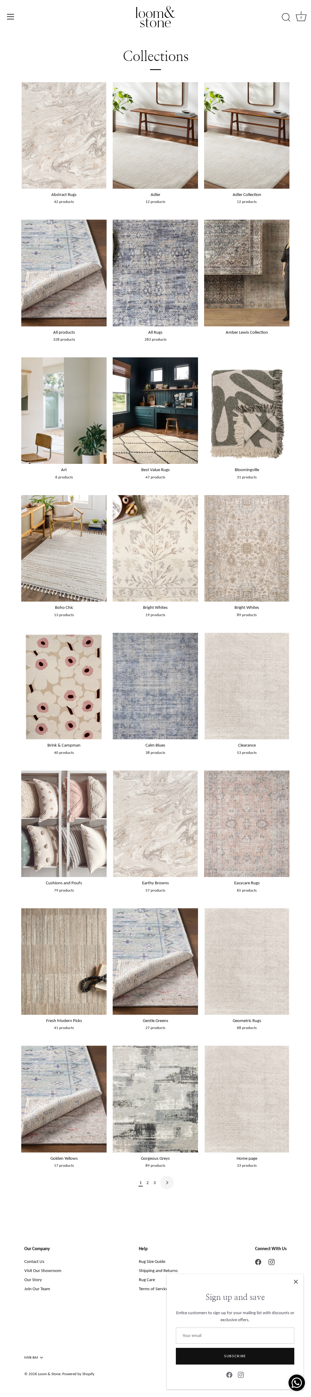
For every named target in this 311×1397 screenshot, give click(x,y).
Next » (167, 1182)
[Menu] (10, 16)
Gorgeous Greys (155, 1158)
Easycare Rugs (247, 883)
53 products (247, 752)
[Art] (64, 410)
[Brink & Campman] (64, 686)
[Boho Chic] (64, 548)
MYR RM (31, 1357)
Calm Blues (155, 745)
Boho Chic (64, 607)
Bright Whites (155, 607)
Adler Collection (247, 194)
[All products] (64, 273)
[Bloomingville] (246, 410)
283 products (155, 339)
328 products (64, 339)
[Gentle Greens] (155, 961)
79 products (64, 890)
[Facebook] (229, 1374)
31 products (247, 477)
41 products (64, 1027)
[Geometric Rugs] (246, 961)
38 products (155, 752)
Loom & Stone (49, 1374)
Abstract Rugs (64, 194)
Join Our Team (37, 1288)
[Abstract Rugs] (64, 135)
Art (64, 469)
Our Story (33, 1279)
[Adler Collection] (246, 135)
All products (64, 332)
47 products (155, 477)
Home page (247, 1158)
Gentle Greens (155, 1020)
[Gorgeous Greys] (155, 1099)
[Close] (295, 1281)
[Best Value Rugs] (155, 410)
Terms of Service (153, 1288)
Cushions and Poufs (64, 883)
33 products (247, 1165)
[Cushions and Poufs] (64, 824)
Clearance (247, 745)
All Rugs (155, 332)
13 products (64, 614)
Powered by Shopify (78, 1374)
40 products (64, 752)
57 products (155, 890)
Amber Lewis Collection (247, 332)
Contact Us (34, 1261)
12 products (155, 201)
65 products (247, 890)
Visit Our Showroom (42, 1270)
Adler (155, 194)
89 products (247, 614)
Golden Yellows (64, 1158)
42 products (64, 201)
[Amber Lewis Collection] (246, 273)
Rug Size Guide (152, 1261)
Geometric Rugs (247, 1020)
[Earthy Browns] (155, 824)
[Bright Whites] (155, 548)
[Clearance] (246, 686)
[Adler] (155, 135)
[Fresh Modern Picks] (64, 961)
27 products (155, 1027)
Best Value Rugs (155, 469)
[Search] (286, 17)
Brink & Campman (63, 745)
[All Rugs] (155, 273)
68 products (247, 1027)
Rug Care (147, 1279)
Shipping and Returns (158, 1270)
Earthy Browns (155, 883)
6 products (64, 477)
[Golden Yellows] (64, 1099)
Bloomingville (247, 469)
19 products (155, 614)
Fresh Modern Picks (64, 1020)
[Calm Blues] (155, 686)
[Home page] (246, 1099)
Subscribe (235, 1356)
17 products (64, 1165)
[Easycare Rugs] (246, 824)
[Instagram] (241, 1374)
